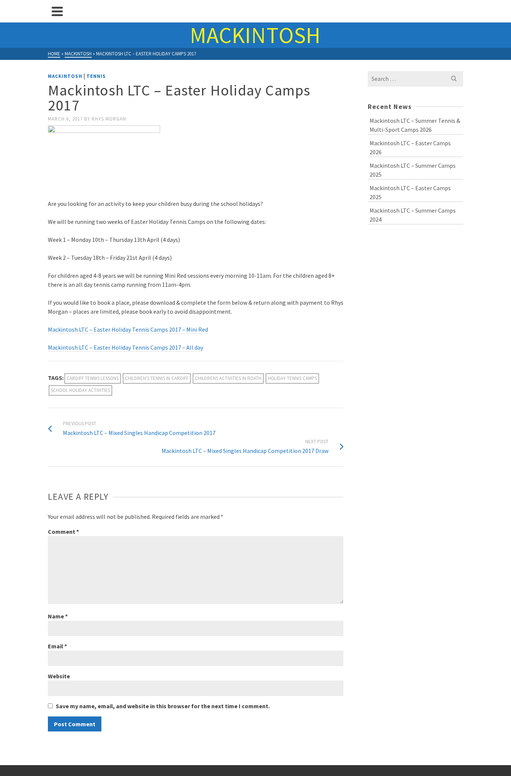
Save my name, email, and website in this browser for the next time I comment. (163, 706)
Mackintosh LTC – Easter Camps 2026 (410, 147)
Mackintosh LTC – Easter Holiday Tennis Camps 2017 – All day (125, 347)
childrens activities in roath (228, 378)
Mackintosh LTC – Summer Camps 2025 (413, 170)
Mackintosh (65, 76)
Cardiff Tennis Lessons (93, 378)
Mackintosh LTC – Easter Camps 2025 (410, 192)
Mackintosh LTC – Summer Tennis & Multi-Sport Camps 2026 (415, 125)
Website (59, 676)
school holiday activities (80, 390)
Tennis (96, 76)
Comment (63, 531)
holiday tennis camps (292, 378)
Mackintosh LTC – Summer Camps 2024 (413, 215)
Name (58, 616)
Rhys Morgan (109, 119)
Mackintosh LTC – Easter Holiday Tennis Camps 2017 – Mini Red (128, 329)
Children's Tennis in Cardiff (157, 378)
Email (57, 646)
